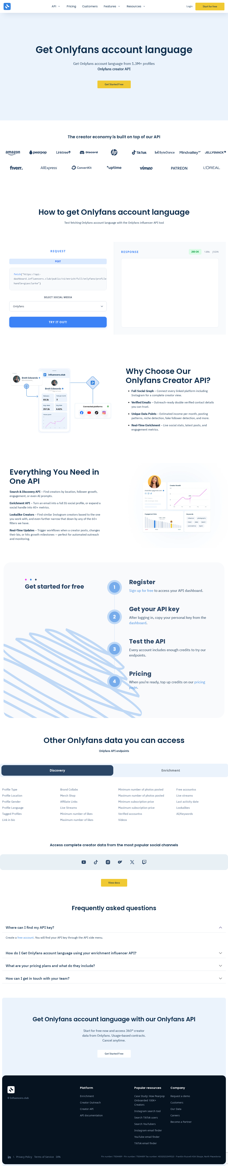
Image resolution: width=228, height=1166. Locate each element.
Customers (90, 6)
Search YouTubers (145, 1124)
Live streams (184, 795)
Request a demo (180, 1096)
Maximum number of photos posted (141, 795)
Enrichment (170, 770)
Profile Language (13, 807)
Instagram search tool (147, 1111)
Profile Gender (11, 801)
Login (189, 6)
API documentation (91, 1115)
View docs (114, 882)
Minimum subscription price (136, 801)
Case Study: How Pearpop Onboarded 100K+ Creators (149, 1100)
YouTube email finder (147, 1136)
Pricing (71, 6)
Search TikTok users (146, 1117)
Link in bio (8, 820)
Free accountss (186, 789)
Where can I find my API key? (30, 927)
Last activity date (187, 801)
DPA (58, 1156)
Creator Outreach (90, 1102)
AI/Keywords (184, 814)
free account (25, 937)
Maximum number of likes (76, 820)
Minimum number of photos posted (140, 789)
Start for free (210, 6)
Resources (134, 6)
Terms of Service (44, 1156)
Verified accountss (130, 814)
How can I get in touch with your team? (37, 978)
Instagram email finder (148, 1130)
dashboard (137, 622)
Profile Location (12, 795)
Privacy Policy (24, 1156)
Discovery (57, 770)
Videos (122, 820)
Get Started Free (114, 1053)
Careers (175, 1115)
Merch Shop (67, 795)
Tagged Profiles (12, 814)
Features (110, 6)
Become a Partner (181, 1121)
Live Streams (68, 807)
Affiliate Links (68, 801)
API (54, 6)
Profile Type (9, 789)
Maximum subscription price (136, 807)
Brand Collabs (69, 789)
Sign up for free (141, 590)
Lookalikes (183, 807)
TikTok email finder (145, 1143)
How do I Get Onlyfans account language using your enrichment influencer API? (71, 953)
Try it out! (58, 322)
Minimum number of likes (76, 814)
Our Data (175, 1109)
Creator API (87, 1109)
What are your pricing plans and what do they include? (50, 965)
